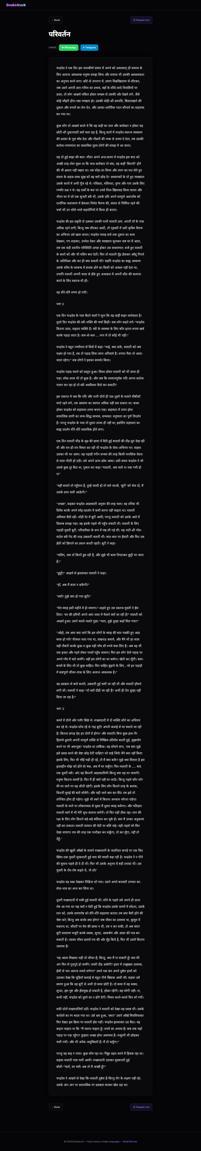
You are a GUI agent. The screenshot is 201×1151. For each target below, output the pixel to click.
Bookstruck (16, 5)
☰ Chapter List (141, 20)
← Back (56, 20)
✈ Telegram (89, 47)
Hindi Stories (130, 1141)
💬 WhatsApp (68, 47)
